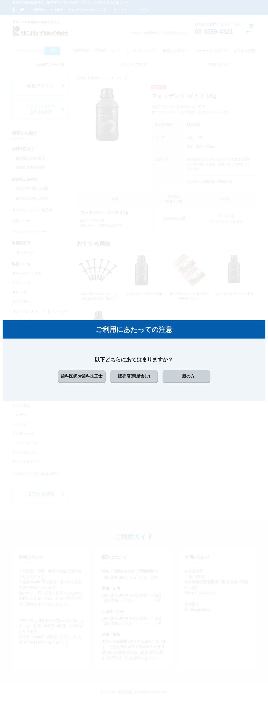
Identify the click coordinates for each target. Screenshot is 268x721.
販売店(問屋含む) (134, 376)
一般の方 (186, 376)
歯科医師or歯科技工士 (82, 376)
